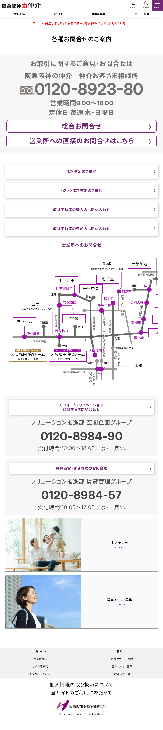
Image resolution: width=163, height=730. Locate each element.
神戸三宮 (24, 321)
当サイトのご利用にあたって (81, 693)
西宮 (35, 306)
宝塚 (74, 318)
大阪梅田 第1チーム (28, 355)
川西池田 (67, 280)
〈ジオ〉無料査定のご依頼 (82, 190)
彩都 (107, 266)
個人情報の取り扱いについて (81, 685)
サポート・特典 (141, 14)
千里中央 (91, 288)
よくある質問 (40, 666)
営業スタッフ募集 (122, 666)
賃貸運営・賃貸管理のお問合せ (81, 468)
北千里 (108, 279)
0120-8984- (82, 436)
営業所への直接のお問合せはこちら (81, 141)
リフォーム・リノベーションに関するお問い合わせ (81, 407)
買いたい (19, 14)
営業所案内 (98, 14)
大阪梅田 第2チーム (67, 355)
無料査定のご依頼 (81, 171)
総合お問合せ (82, 126)
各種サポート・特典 (122, 658)
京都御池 (139, 264)
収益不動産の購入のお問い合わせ (81, 210)
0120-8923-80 (89, 89)
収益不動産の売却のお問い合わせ (81, 229)
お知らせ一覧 (122, 673)
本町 (139, 366)
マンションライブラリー (40, 673)
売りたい (58, 14)
